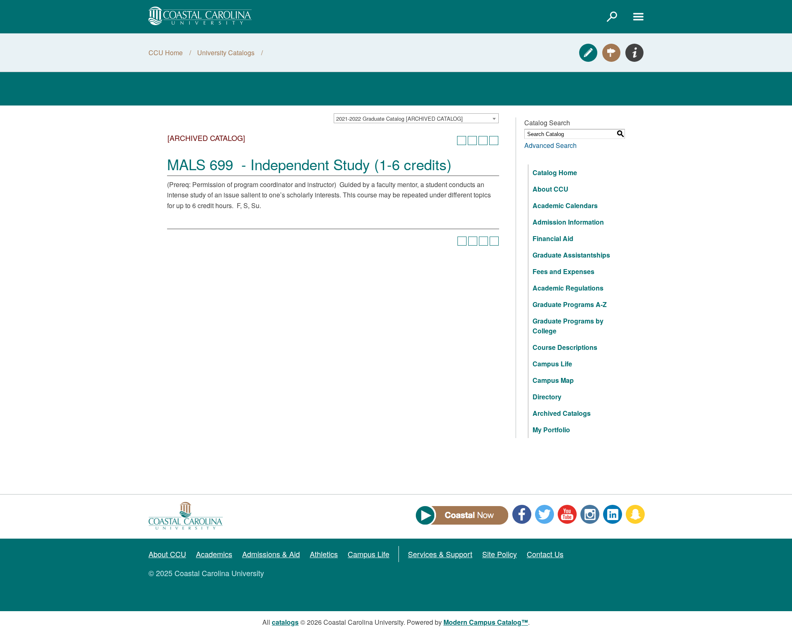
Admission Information (568, 222)
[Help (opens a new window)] (493, 140)
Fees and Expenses (563, 271)
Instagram (590, 514)
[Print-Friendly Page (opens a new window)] (483, 140)
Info (634, 53)
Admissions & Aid (271, 554)
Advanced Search (550, 145)
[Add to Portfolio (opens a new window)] (461, 140)
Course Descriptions (565, 347)
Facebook (522, 514)
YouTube (567, 514)
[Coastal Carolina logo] (200, 16)
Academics (214, 554)
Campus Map (553, 380)
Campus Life (552, 363)
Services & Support (440, 554)
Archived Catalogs (562, 413)
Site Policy (499, 554)
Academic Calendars (565, 205)
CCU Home (165, 52)
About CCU (550, 189)
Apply (588, 53)
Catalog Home (555, 172)
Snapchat (635, 514)
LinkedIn (612, 514)
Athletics (324, 554)
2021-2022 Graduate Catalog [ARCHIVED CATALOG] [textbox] (399, 118)
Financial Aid (553, 238)
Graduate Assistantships (571, 255)
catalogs (285, 622)
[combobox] (416, 118)
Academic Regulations (568, 288)
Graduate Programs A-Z (570, 304)
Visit (611, 53)
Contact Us (545, 554)
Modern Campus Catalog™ (485, 622)
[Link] (611, 16)
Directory (547, 396)
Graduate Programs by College (568, 325)
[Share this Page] (472, 140)
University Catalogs (226, 52)
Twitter (544, 514)
